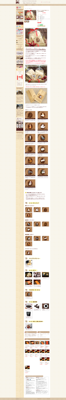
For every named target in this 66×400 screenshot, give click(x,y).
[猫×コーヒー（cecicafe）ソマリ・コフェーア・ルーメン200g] (32, 352)
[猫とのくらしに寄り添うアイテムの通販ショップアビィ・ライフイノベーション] (17, 3)
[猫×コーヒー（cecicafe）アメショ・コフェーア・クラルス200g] (27, 352)
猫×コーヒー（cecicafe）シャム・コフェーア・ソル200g (42, 355)
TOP (25, 8)
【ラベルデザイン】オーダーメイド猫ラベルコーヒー (37, 346)
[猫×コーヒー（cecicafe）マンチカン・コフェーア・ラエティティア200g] (27, 368)
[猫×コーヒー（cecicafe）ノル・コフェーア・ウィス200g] (47, 352)
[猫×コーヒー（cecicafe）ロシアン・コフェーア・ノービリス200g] (42, 360)
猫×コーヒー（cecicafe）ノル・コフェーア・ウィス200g (47, 355)
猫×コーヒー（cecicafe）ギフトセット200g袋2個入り (42, 346)
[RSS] (16, 69)
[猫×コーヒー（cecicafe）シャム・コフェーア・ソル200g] (42, 352)
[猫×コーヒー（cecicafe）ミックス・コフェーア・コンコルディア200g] (47, 360)
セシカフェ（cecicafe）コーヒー (29, 8)
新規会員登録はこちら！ (19, 15)
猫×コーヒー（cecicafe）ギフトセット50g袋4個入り (47, 346)
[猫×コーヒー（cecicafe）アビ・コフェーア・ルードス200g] (37, 352)
